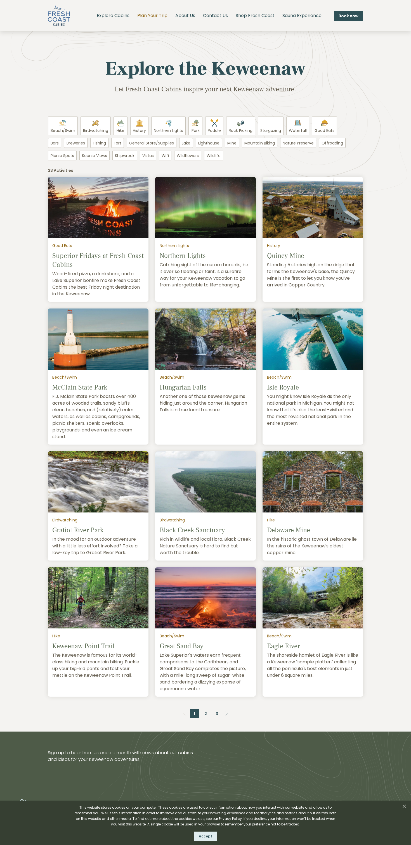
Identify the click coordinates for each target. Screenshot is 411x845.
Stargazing (270, 130)
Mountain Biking (259, 143)
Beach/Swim (63, 130)
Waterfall (298, 130)
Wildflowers (188, 155)
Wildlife (214, 155)
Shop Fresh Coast (255, 15)
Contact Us (215, 15)
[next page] (226, 713)
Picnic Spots (62, 155)
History (139, 130)
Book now (348, 16)
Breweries (76, 143)
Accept (205, 836)
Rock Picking (240, 130)
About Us (185, 15)
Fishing (99, 143)
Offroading (332, 143)
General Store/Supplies (151, 143)
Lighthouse (208, 143)
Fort (117, 143)
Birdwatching (95, 130)
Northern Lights (168, 130)
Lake (186, 143)
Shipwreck (124, 155)
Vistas (148, 155)
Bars (55, 143)
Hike (120, 130)
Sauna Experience (302, 15)
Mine (232, 143)
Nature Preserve (298, 143)
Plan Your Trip (152, 15)
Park (196, 130)
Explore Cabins (113, 15)
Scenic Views (94, 155)
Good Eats (324, 130)
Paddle (214, 130)
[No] (404, 806)
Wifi (165, 155)
